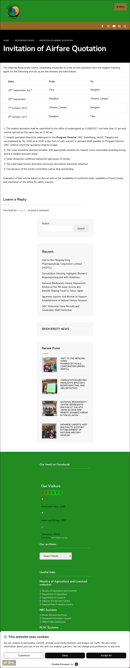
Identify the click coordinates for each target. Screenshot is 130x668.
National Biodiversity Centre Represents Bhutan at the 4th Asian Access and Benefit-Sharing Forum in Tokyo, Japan (64, 287)
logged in (22, 210)
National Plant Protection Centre (57, 604)
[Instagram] (108, 26)
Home (6, 40)
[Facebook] (102, 26)
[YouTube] (114, 26)
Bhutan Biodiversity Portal (54, 615)
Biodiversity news (24, 40)
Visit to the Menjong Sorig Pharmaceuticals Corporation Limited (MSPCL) (62, 263)
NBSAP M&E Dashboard (53, 621)
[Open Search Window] (125, 26)
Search (45, 223)
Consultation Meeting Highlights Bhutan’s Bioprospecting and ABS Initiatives (73, 384)
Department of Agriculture (54, 594)
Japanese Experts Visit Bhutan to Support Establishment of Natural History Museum (73, 430)
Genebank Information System (56, 618)
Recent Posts (51, 348)
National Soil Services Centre (56, 600)
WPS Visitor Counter (59, 538)
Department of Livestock (53, 597)
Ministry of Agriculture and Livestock (59, 590)
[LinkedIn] (119, 26)
